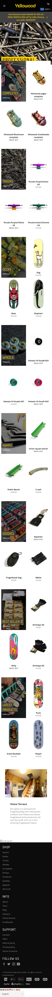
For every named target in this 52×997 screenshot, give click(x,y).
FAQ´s (5, 939)
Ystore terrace (9, 918)
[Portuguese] (17, 989)
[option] (26, 56)
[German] (10, 989)
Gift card (6, 889)
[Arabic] (1, 989)
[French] (8, 989)
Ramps (6, 873)
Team (5, 906)
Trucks (6, 860)
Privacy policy (9, 947)
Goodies (6, 881)
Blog (5, 910)
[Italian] (12, 989)
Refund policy (9, 943)
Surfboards (8, 922)
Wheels (6, 864)
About (5, 902)
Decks (5, 856)
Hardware (7, 877)
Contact (6, 935)
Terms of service (10, 951)
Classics (6, 914)
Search (6, 852)
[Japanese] (15, 989)
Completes (7, 868)
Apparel (6, 885)
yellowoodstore (8, 975)
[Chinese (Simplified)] (3, 989)
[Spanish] (19, 989)
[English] (6, 989)
